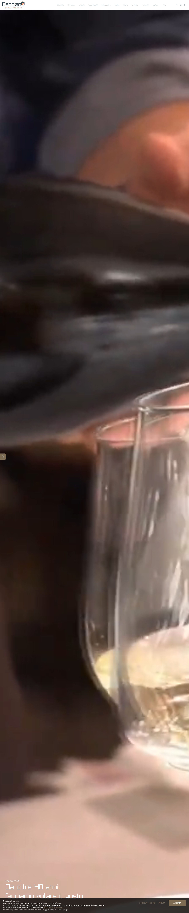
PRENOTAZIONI (93, 5)
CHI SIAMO (145, 5)
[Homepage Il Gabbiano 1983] (13, 5)
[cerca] (176, 5)
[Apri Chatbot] (3, 456)
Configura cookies (147, 903)
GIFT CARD (135, 5)
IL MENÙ (81, 5)
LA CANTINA (71, 5)
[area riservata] (180, 5)
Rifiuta (162, 903)
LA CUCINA (60, 5)
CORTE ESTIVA (106, 5)
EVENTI (126, 5)
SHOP (165, 5)
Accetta (177, 903)
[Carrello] (185, 5)
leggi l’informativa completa (53, 907)
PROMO (117, 5)
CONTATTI (156, 5)
